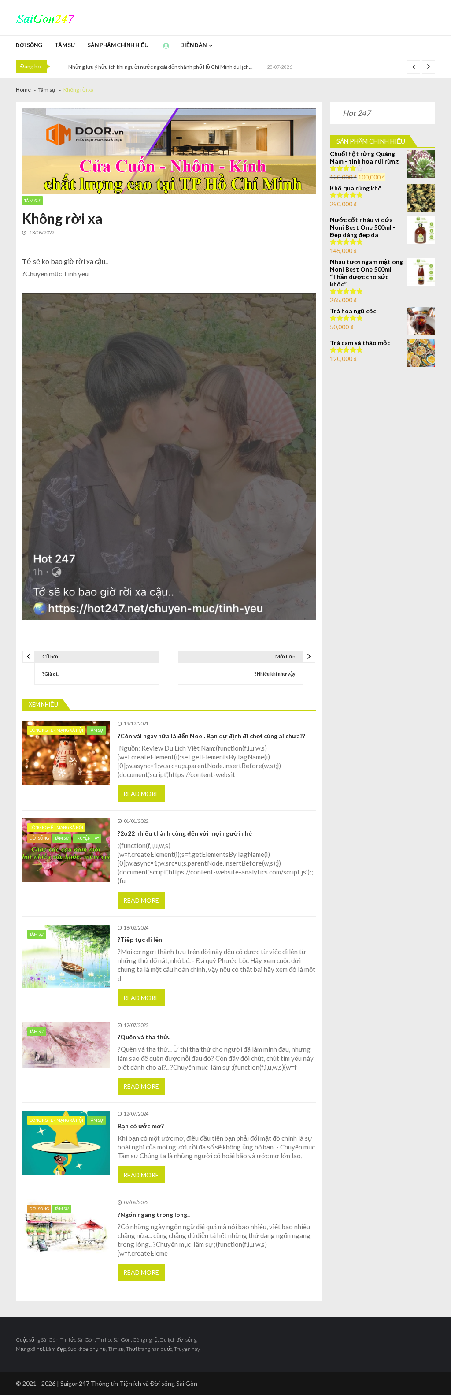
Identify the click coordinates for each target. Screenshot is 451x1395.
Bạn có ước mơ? (141, 1126)
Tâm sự (65, 45)
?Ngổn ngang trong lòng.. (154, 1214)
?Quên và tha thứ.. (144, 1037)
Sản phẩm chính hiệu (118, 45)
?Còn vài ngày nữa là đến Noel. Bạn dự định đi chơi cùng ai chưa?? (211, 736)
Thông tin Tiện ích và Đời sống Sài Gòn (144, 1383)
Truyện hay (87, 838)
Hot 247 (356, 113)
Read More (141, 793)
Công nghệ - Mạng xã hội (56, 730)
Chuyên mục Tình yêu (57, 273)
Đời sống (29, 45)
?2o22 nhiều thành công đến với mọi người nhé (185, 833)
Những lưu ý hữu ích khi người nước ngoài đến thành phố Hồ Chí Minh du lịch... (160, 66)
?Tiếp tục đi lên (140, 939)
